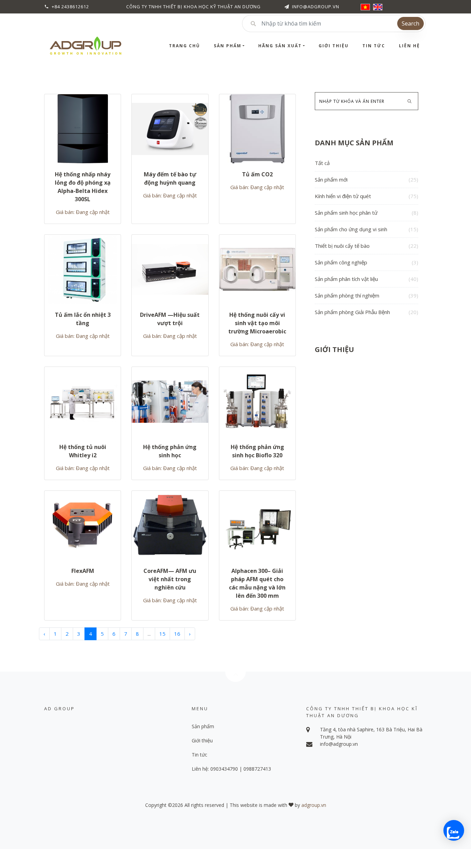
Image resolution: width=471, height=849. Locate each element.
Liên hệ (409, 46)
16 (177, 633)
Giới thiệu (334, 46)
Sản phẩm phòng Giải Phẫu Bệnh (366, 312)
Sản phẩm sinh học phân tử (366, 212)
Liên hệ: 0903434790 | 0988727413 (231, 768)
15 (162, 633)
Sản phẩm (227, 46)
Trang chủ (184, 46)
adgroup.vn (313, 805)
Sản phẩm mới (366, 179)
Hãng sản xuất (280, 46)
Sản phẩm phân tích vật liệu (366, 278)
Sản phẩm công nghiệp (366, 262)
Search (410, 23)
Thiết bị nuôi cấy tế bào (366, 245)
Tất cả (322, 162)
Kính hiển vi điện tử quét (366, 196)
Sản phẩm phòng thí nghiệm (366, 295)
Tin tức (373, 46)
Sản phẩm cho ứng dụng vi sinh (366, 229)
